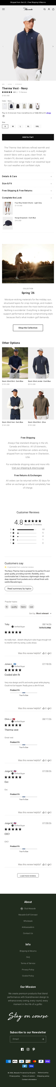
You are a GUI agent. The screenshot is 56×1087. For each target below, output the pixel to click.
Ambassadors (28, 927)
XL (28, 126)
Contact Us (28, 933)
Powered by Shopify (27, 1073)
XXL (37, 126)
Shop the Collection (28, 328)
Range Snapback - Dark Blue (25, 218)
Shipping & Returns (28, 951)
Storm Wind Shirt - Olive (37, 422)
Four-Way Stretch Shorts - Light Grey (28, 203)
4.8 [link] (14, 92)
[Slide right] (53, 46)
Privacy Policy (28, 970)
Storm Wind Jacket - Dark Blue (39, 381)
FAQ (28, 957)
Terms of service (28, 1076)
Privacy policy (15, 1076)
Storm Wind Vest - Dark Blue (12, 422)
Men (3, 84)
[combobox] (40, 613)
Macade (17, 1073)
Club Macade (30, 908)
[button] (4, 9)
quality (14, 607)
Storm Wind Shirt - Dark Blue (12, 381)
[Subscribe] (43, 1039)
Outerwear (18, 84)
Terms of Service (28, 963)
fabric (23, 607)
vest (31, 607)
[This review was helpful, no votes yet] (44, 653)
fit (7, 607)
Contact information (29, 1079)
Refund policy (43, 1073)
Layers (10, 84)
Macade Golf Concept (28, 915)
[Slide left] (3, 46)
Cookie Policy (28, 976)
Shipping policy (43, 1076)
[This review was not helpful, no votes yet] (48, 653)
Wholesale (28, 921)
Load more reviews (28, 876)
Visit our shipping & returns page (28, 468)
